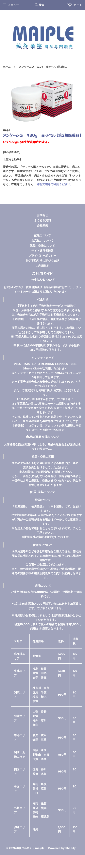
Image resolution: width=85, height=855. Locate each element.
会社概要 (42, 225)
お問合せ (42, 215)
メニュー (13, 5)
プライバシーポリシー (42, 255)
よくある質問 (42, 220)
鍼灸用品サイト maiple (30, 848)
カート (77, 5)
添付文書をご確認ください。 (55, 184)
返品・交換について (42, 245)
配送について (42, 235)
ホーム (7, 66)
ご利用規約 (42, 265)
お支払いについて (42, 240)
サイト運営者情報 (42, 250)
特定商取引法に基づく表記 (42, 260)
